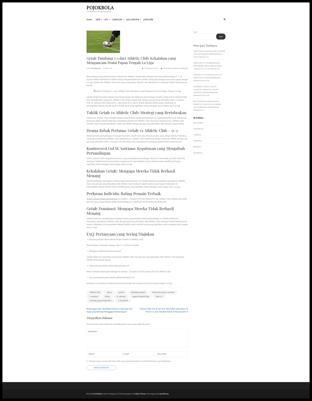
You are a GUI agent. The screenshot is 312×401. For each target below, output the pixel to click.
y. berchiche (123, 301)
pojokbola (96, 68)
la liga (107, 296)
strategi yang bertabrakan (100, 301)
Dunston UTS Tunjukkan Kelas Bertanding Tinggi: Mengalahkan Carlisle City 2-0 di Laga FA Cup (208, 66)
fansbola (198, 141)
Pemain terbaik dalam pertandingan (102, 199)
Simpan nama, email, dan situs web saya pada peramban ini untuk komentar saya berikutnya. (130, 361)
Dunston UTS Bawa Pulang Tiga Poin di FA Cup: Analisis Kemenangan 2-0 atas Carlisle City (209, 54)
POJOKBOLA (100, 7)
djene (109, 292)
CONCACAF (117, 19)
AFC (106, 19)
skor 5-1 (159, 296)
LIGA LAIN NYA (132, 19)
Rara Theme (141, 394)
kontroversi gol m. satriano (163, 292)
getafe (121, 292)
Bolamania (198, 123)
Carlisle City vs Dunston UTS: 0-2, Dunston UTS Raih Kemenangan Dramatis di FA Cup (208, 78)
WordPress (164, 394)
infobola (198, 147)
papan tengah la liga (140, 296)
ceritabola (198, 129)
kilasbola (198, 153)
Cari (195, 32)
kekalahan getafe (138, 292)
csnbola (197, 135)
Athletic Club (95, 292)
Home (89, 19)
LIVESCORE (148, 19)
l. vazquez (94, 296)
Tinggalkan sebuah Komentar (175, 68)
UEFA (98, 19)
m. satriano (121, 296)
